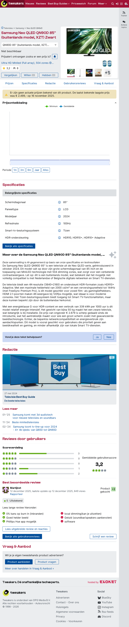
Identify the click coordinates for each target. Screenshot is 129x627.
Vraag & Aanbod (104, 83)
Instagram (108, 607)
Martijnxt (15, 487)
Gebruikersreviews (75, 83)
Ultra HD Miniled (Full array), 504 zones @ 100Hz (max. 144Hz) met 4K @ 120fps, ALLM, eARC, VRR (28, 62)
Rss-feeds (108, 611)
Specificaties (29, 83)
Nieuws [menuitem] (29, 3)
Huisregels (62, 607)
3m (22, 169)
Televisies (8, 28)
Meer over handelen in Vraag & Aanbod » (29, 568)
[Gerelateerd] (2, 28)
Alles (45, 169)
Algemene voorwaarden (70, 611)
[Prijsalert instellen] (54, 56)
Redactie (50, 83)
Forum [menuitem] (92, 3)
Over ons (73, 602)
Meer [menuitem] (101, 3)
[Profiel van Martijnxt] (6, 490)
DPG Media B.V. (41, 600)
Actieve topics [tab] (124, 26)
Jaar (37, 169)
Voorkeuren (75, 621)
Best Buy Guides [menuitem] (57, 3)
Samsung (20, 28)
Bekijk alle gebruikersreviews (22, 536)
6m (29, 169)
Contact (61, 602)
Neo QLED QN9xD (34, 28)
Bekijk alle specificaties (19, 246)
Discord (106, 616)
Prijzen (9, 83)
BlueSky (106, 597)
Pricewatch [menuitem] (78, 3)
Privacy (60, 616)
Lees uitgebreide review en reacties (26, 529)
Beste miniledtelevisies (25, 422)
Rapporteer (16, 494)
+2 (113, 489)
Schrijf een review (103, 536)
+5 (107, 72)
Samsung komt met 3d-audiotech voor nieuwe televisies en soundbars (34, 416)
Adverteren (62, 597)
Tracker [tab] (124, 15)
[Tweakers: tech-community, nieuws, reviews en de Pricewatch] (12, 4)
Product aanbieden (19, 561)
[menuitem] (112, 4)
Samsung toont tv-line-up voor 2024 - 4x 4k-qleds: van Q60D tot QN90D (35, 428)
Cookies (61, 621)
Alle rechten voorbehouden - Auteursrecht (26, 603)
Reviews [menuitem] (41, 3)
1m (15, 169)
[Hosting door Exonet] (102, 582)
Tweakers (8, 600)
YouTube (107, 602)
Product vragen (47, 561)
